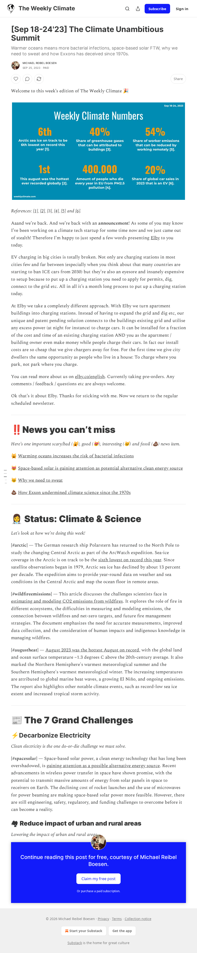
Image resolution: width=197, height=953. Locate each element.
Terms (117, 918)
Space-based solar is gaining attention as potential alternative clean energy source (100, 468)
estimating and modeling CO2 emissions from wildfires (67, 601)
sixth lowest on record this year (129, 559)
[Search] (127, 8)
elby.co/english (90, 376)
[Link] (4, 429)
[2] (42, 211)
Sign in (182, 8)
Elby (155, 237)
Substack (75, 942)
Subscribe (157, 8)
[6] (77, 211)
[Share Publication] (138, 8)
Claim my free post (98, 878)
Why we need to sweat (40, 480)
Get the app (122, 930)
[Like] (16, 79)
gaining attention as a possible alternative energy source (103, 765)
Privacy (103, 918)
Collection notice (138, 918)
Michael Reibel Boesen (39, 63)
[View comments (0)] (27, 79)
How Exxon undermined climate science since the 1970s (74, 492)
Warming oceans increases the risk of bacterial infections (76, 456)
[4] (56, 211)
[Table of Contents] (5, 476)
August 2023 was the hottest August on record (92, 650)
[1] (35, 211)
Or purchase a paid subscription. (98, 891)
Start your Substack (85, 930)
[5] (63, 211)
